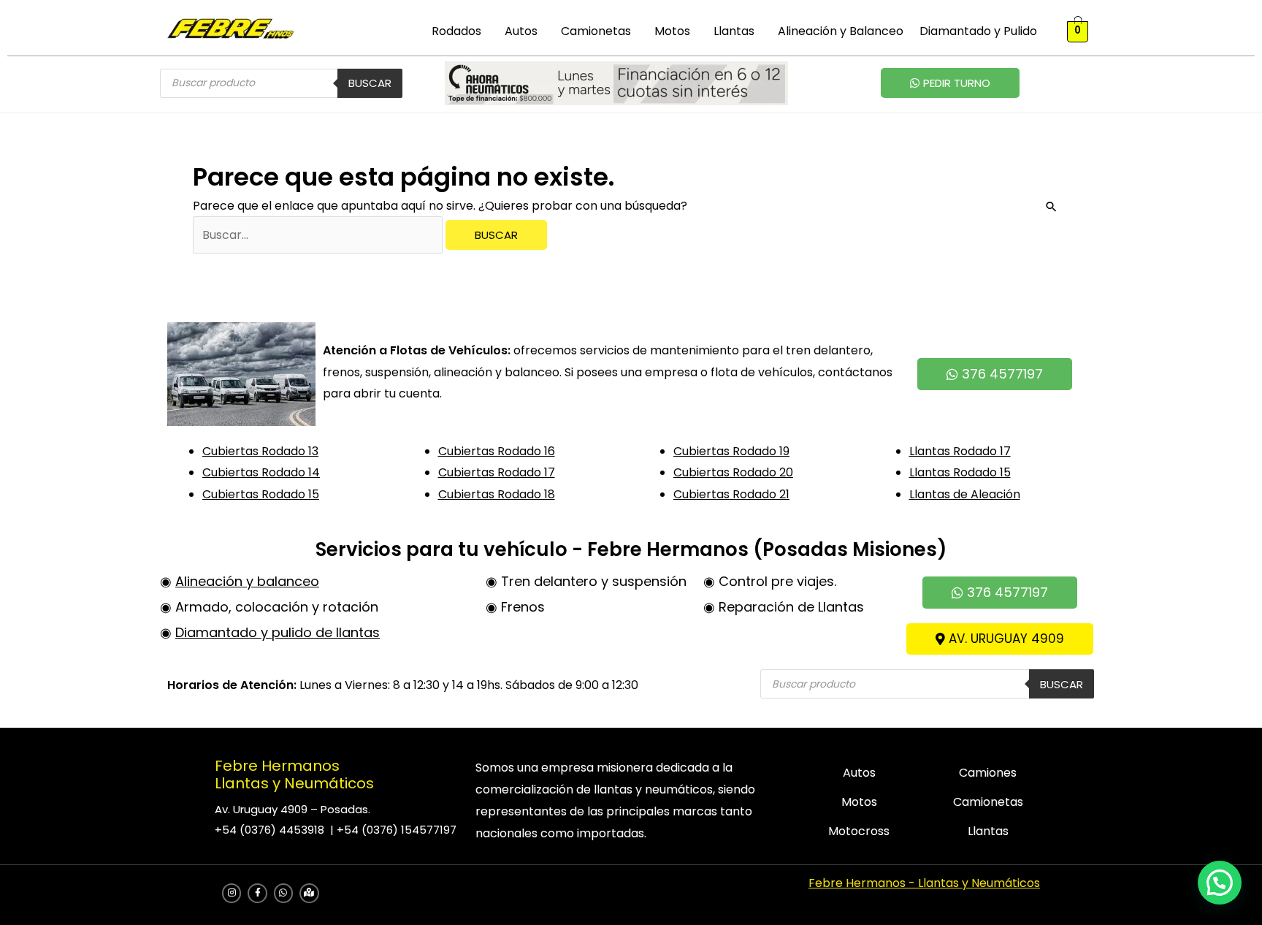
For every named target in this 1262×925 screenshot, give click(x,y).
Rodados (456, 31)
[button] (460, 31)
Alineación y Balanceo (840, 31)
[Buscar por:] (319, 235)
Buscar (369, 83)
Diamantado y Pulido (978, 31)
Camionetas (596, 31)
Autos (521, 31)
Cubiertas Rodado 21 (731, 494)
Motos (672, 31)
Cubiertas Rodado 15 (260, 494)
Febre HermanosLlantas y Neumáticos (294, 774)
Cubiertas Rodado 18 (496, 494)
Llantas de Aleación (964, 494)
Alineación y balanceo (247, 581)
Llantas (734, 31)
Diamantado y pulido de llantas (277, 632)
